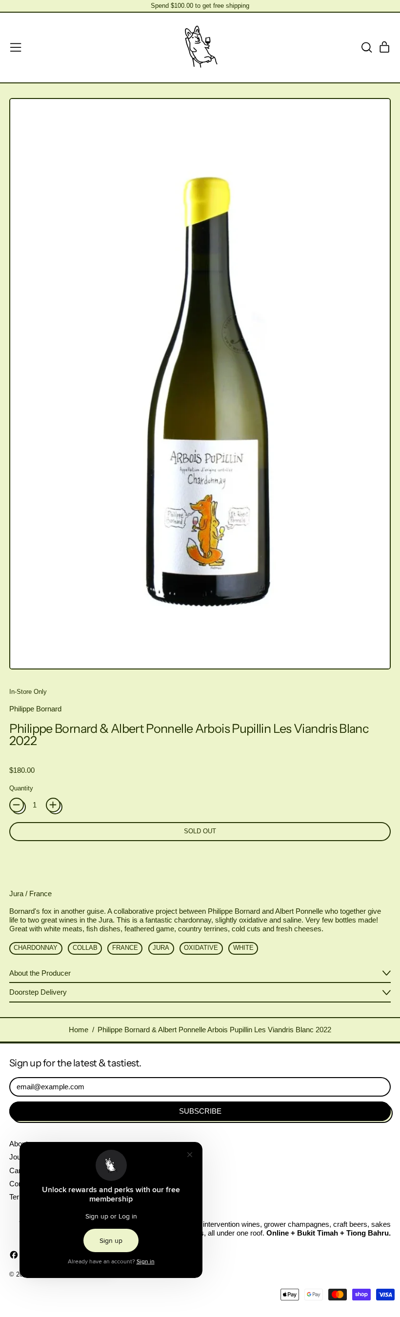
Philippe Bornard (35, 709)
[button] (366, 47)
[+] (53, 805)
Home (78, 1029)
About (18, 1144)
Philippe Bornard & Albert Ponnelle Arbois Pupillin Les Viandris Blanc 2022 (214, 1029)
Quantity (21, 788)
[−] (16, 805)
